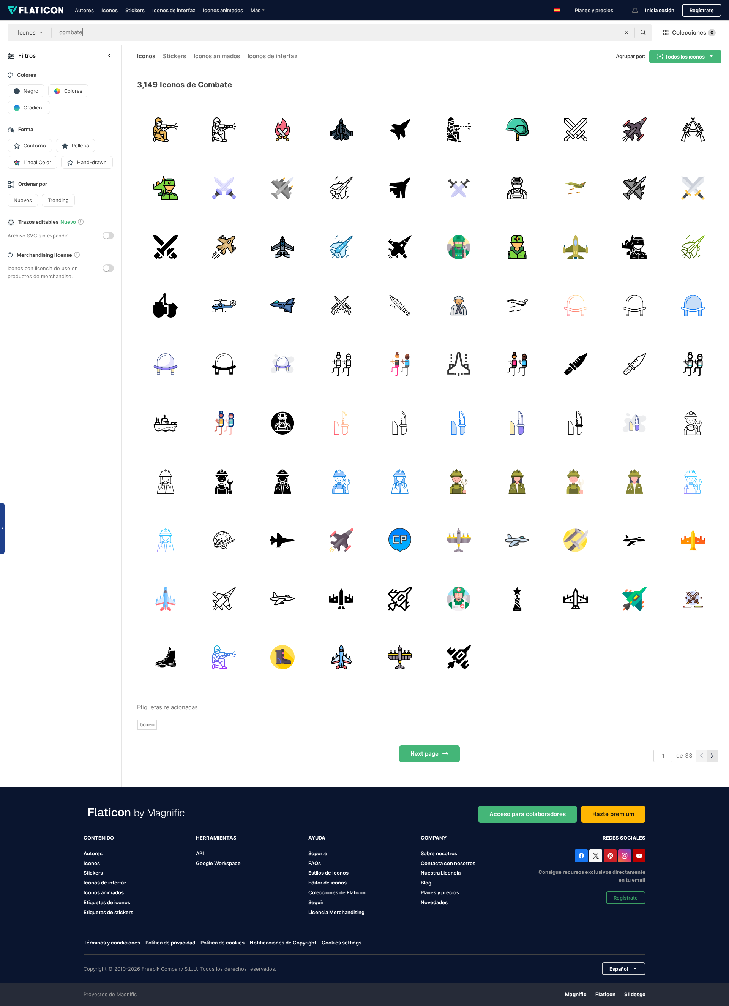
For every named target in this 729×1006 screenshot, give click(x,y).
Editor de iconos (327, 882)
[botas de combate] (165, 657)
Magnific (576, 994)
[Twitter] (595, 855)
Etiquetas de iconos (107, 902)
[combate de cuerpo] (341, 364)
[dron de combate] (576, 129)
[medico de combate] (517, 247)
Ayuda (316, 838)
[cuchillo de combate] (400, 305)
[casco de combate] (576, 305)
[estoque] (165, 247)
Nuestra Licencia (441, 873)
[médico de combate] (165, 481)
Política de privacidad (170, 943)
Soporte (317, 853)
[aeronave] (341, 129)
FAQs (314, 863)
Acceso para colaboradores (527, 814)
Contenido (99, 838)
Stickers (135, 10)
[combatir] (283, 129)
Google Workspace (218, 863)
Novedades (434, 902)
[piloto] (165, 188)
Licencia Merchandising (336, 912)
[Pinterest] (610, 855)
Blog (426, 882)
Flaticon (605, 994)
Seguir (315, 902)
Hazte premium (613, 814)
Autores (84, 10)
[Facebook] (581, 855)
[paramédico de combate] (517, 188)
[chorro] (400, 188)
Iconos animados (223, 10)
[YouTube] (639, 855)
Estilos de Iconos (328, 873)
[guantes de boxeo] (165, 305)
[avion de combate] (400, 129)
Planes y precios (594, 10)
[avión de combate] (634, 129)
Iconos (109, 10)
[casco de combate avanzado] (517, 129)
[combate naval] (165, 423)
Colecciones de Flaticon (337, 892)
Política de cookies (222, 943)
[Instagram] (624, 855)
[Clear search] (626, 32)
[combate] (165, 129)
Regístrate (702, 10)
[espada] (224, 188)
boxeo (147, 724)
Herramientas (216, 838)
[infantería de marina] (458, 305)
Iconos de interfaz (173, 10)
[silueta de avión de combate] (283, 540)
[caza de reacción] (283, 188)
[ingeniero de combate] (458, 247)
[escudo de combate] (517, 598)
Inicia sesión (659, 10)
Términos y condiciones (112, 943)
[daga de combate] (576, 364)
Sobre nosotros (439, 853)
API (200, 853)
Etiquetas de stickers (108, 912)
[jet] (576, 247)
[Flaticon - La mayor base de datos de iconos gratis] (35, 10)
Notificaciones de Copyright (283, 943)
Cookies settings (341, 943)
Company (434, 838)
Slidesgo (634, 994)
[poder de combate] (400, 540)
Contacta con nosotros (448, 863)
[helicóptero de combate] (224, 305)
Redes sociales (624, 838)
